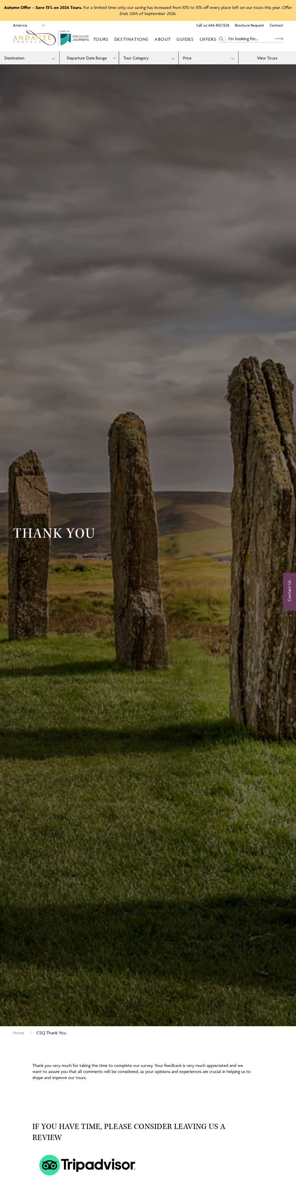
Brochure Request (249, 25)
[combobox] (29, 57)
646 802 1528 (218, 25)
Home (19, 1032)
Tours (101, 39)
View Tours (267, 58)
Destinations (131, 39)
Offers (208, 39)
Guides (185, 39)
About (163, 39)
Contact (276, 25)
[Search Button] (279, 39)
